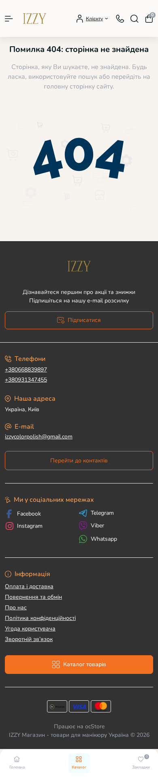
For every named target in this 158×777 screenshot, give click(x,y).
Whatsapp (104, 539)
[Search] (134, 19)
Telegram (102, 513)
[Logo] (34, 18)
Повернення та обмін (33, 597)
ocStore (95, 726)
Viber (97, 525)
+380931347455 (26, 380)
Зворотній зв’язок (29, 639)
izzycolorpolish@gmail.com (39, 436)
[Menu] (9, 19)
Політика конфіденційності (40, 618)
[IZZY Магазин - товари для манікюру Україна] (79, 266)
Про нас (16, 607)
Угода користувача (30, 628)
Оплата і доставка (29, 586)
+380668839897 (26, 369)
